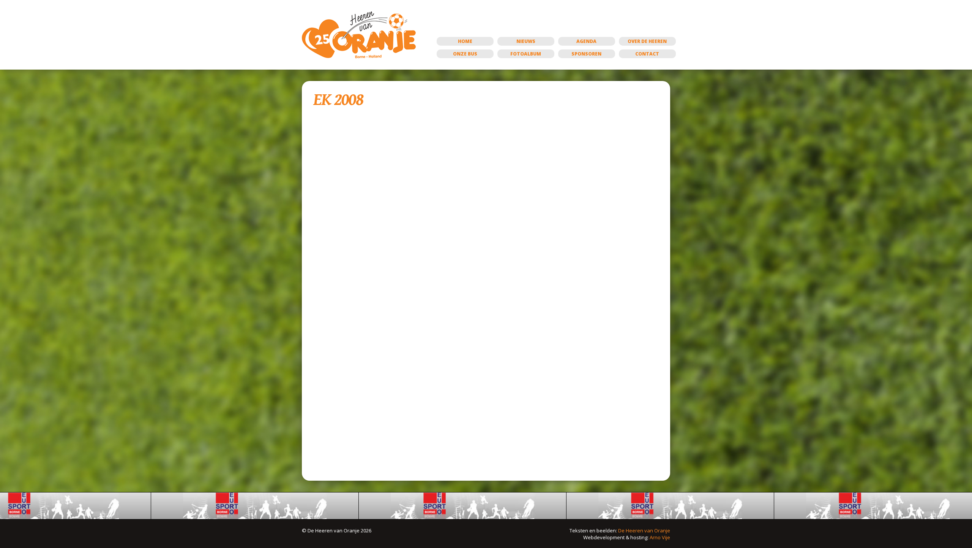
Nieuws (525, 41)
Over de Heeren (647, 41)
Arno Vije (660, 537)
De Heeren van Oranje (644, 530)
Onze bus (465, 54)
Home (465, 41)
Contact (647, 54)
